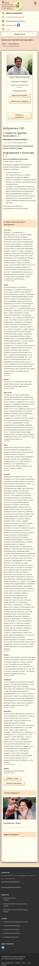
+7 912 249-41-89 (11, 17)
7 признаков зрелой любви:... (12, 925)
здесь (20, 148)
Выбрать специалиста (7, 963)
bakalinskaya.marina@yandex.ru (15, 21)
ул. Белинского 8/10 (19, 91)
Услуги (23, 963)
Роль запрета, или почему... (11, 929)
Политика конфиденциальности (11, 887)
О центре (17, 963)
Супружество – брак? (12, 823)
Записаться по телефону (19, 101)
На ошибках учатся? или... (11, 937)
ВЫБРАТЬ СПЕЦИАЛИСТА (14, 13)
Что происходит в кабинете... (12, 933)
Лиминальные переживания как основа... (15, 921)
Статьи (29, 963)
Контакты (4, 965)
